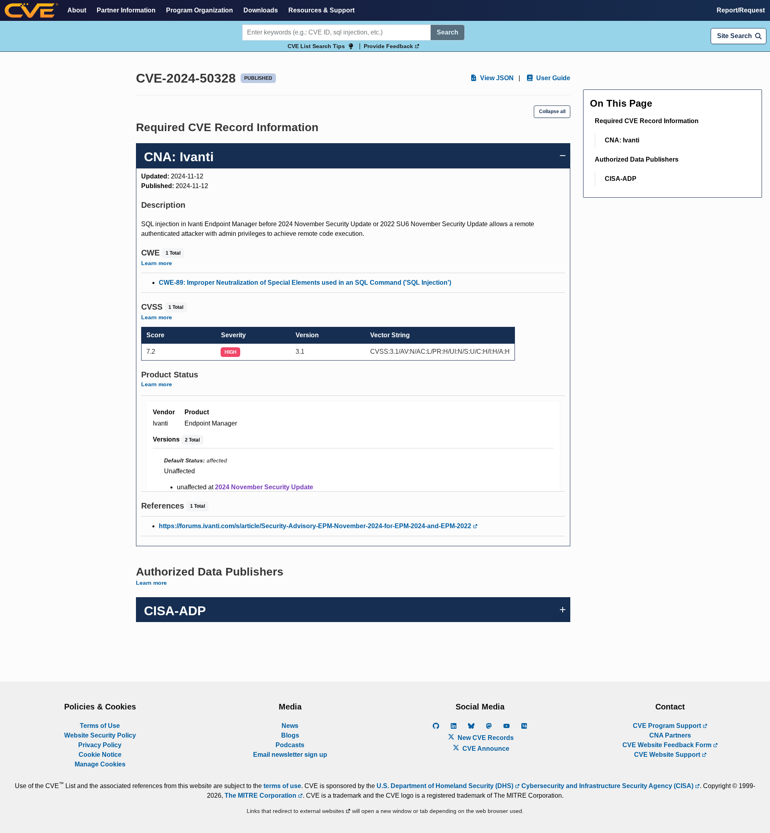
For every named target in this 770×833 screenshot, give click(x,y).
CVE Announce (485, 748)
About (76, 10)
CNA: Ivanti (622, 140)
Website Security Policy (100, 735)
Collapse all (552, 111)
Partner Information (126, 10)
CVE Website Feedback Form (667, 745)
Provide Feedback (389, 46)
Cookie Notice (100, 754)
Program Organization (199, 10)
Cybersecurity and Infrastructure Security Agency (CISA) (607, 785)
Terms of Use (100, 725)
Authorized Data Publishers (637, 159)
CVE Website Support (668, 754)
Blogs (290, 735)
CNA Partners (670, 735)
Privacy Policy (100, 745)
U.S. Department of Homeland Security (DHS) (446, 785)
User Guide (552, 78)
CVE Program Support (668, 725)
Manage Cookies (100, 764)
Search (447, 32)
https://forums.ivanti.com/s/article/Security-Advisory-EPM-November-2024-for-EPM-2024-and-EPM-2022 (316, 526)
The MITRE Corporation (261, 795)
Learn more (156, 263)
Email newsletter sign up (290, 754)
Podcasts (290, 745)
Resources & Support (321, 10)
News (290, 725)
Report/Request (741, 10)
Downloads (260, 10)
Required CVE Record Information (647, 121)
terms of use (282, 785)
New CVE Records (485, 737)
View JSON (496, 78)
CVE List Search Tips (316, 46)
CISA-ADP (620, 178)
